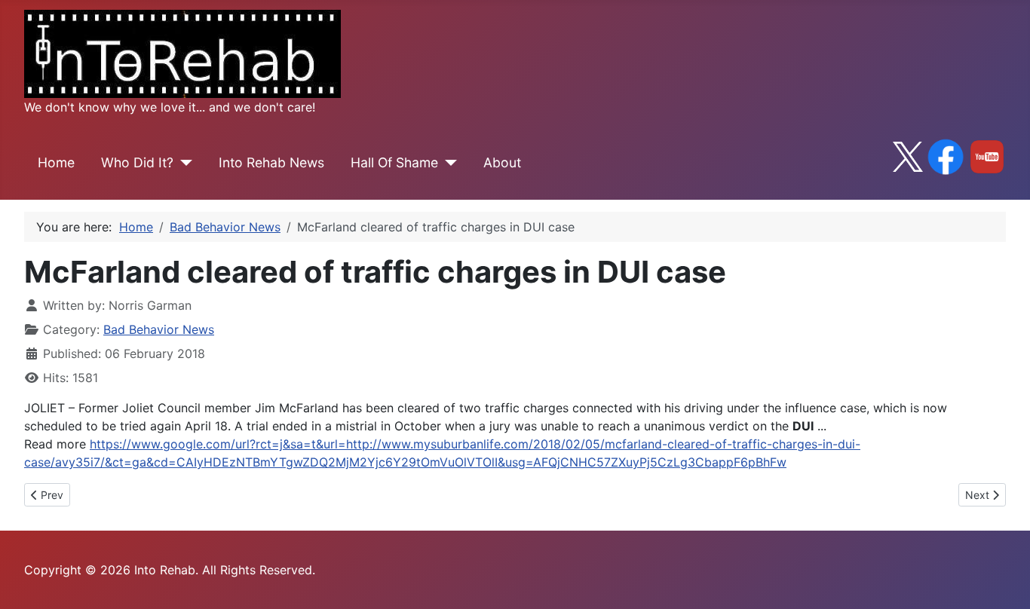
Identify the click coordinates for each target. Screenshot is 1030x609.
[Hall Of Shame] (447, 163)
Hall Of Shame (394, 162)
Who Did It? (137, 162)
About (502, 162)
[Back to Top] (1003, 581)
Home (56, 162)
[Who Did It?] (182, 163)
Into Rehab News (271, 162)
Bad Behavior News (158, 329)
